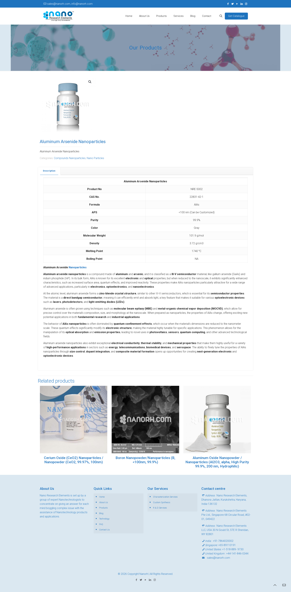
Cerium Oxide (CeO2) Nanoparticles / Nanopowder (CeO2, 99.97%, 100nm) (73, 460)
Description (49, 171)
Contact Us (104, 529)
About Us (103, 502)
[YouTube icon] (237, 3)
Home (102, 497)
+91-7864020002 (223, 541)
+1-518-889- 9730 (233, 549)
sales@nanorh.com (218, 557)
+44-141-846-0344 (237, 553)
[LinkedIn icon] (241, 3)
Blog (101, 513)
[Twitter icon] (232, 3)
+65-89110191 (227, 545)
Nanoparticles (78, 267)
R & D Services (160, 507)
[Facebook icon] (228, 3)
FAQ (101, 524)
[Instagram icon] (246, 3)
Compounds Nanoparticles (70, 158)
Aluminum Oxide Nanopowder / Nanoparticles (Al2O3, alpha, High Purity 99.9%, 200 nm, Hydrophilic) (217, 462)
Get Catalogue (236, 16)
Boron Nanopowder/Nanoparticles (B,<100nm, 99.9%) (145, 460)
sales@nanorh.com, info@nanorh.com (70, 3)
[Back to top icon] (274, 585)
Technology (104, 518)
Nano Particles (95, 158)
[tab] (49, 171)
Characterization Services (165, 497)
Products (103, 507)
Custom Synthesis (161, 502)
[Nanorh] (58, 16)
